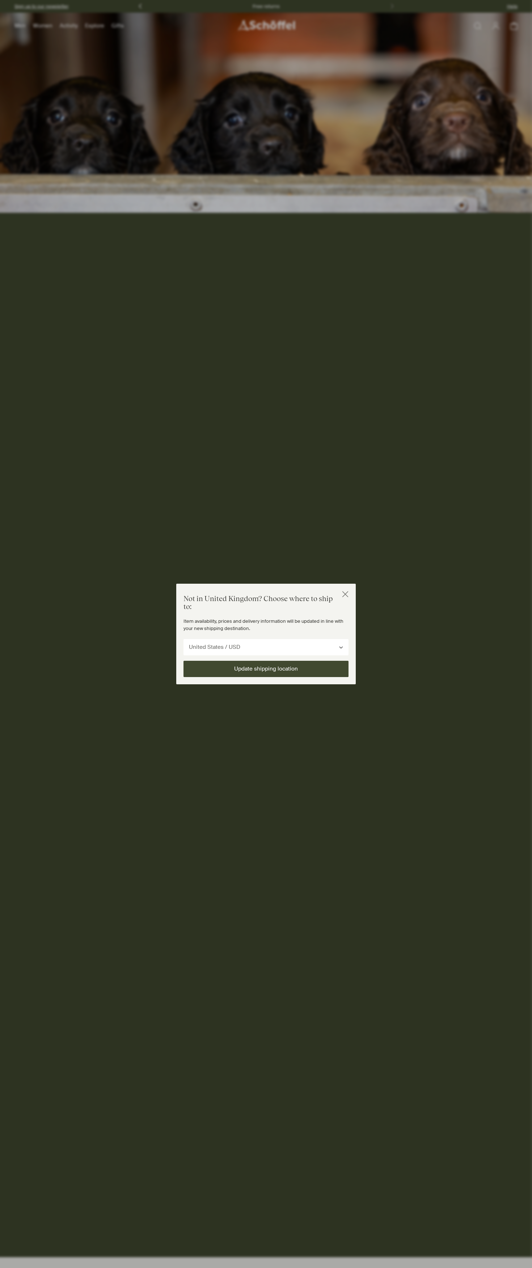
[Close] (345, 594)
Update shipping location (266, 668)
